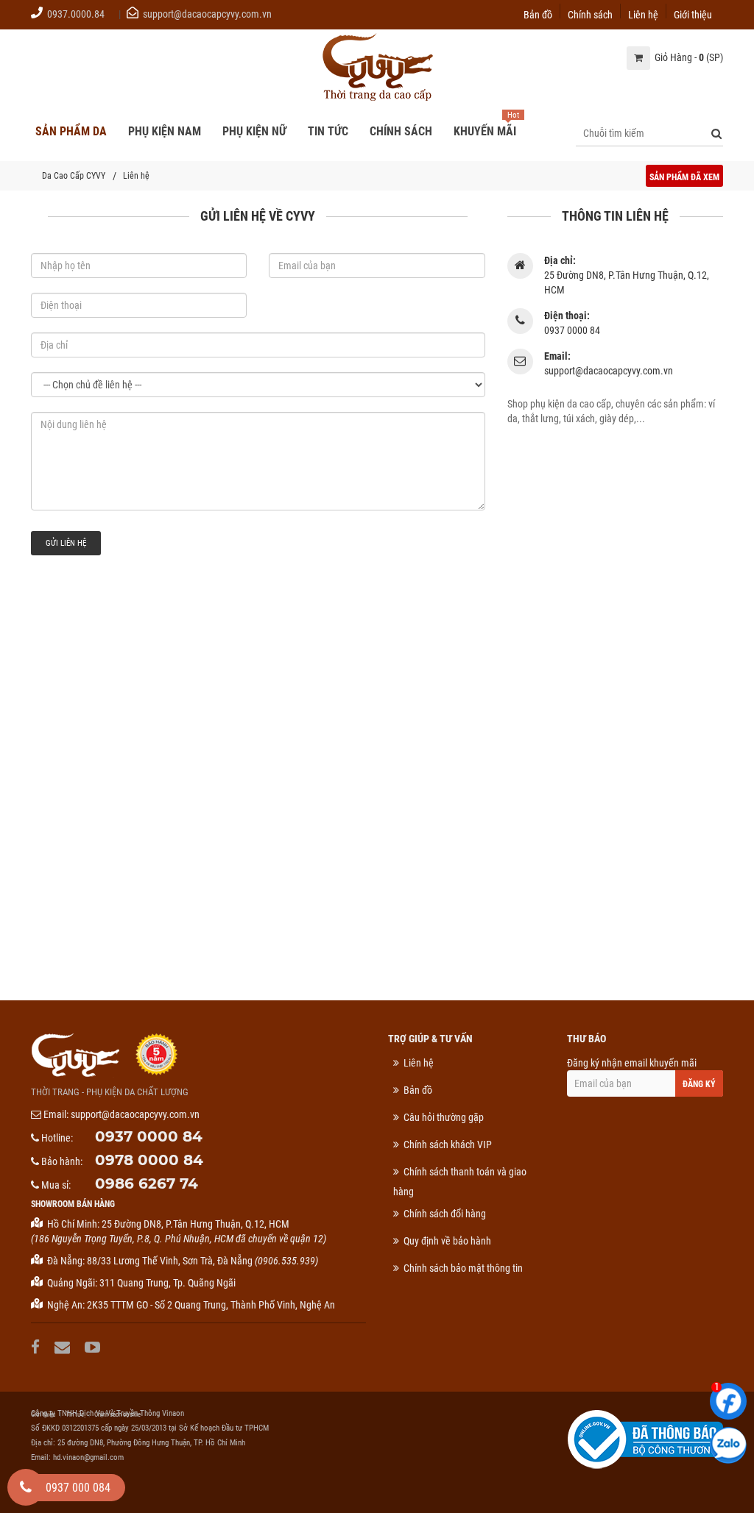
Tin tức (75, 1414)
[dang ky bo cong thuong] (645, 1439)
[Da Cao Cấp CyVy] (377, 68)
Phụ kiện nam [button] (164, 131)
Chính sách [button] (401, 131)
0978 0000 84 (149, 1160)
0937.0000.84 (76, 14)
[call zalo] (728, 1445)
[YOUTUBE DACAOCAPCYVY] (94, 1347)
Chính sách (590, 13)
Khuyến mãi (485, 131)
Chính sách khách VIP (448, 1144)
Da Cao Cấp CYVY (73, 176)
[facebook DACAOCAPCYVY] (37, 1347)
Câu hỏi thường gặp (444, 1117)
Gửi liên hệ (66, 543)
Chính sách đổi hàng (445, 1214)
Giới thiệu (693, 13)
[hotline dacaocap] (25, 1487)
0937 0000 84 (148, 1136)
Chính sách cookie (117, 1414)
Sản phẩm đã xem (684, 177)
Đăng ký (699, 1084)
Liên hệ (643, 13)
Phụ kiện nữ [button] (254, 131)
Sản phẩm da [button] (71, 131)
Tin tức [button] (328, 131)
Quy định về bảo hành (447, 1241)
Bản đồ (538, 13)
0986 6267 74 (146, 1183)
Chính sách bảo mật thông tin (463, 1268)
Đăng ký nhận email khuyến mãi (632, 1063)
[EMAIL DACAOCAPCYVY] (64, 1347)
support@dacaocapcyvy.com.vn (207, 14)
